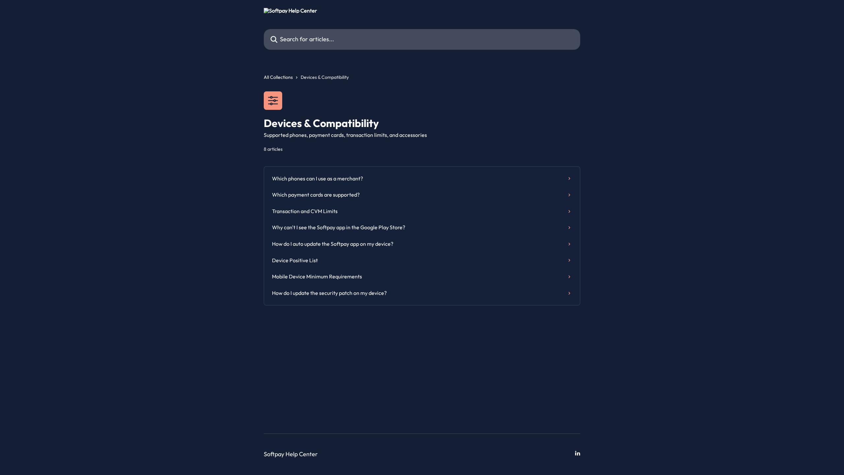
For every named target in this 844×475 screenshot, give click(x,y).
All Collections (278, 77)
